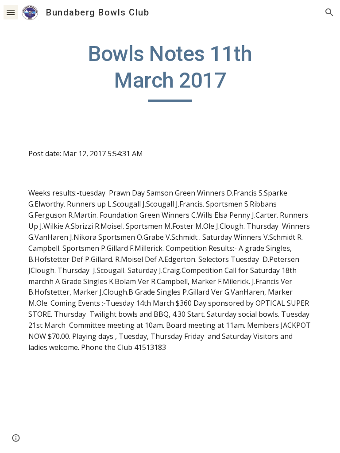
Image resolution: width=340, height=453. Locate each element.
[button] (10, 12)
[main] (169, 71)
